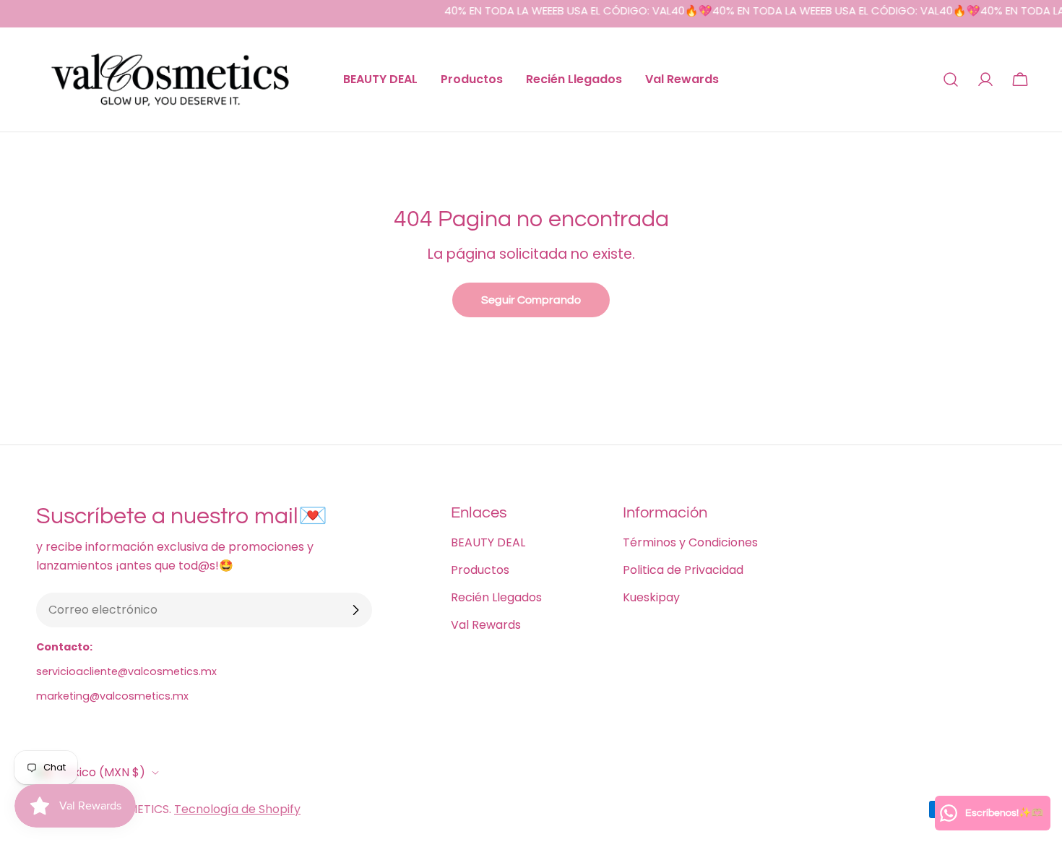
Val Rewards (486, 625)
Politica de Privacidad (683, 570)
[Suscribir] (355, 610)
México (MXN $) (100, 772)
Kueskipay (651, 597)
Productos (480, 570)
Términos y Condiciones (690, 542)
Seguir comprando (531, 300)
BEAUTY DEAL (488, 542)
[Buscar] (950, 79)
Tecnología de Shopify (237, 809)
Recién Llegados (496, 597)
